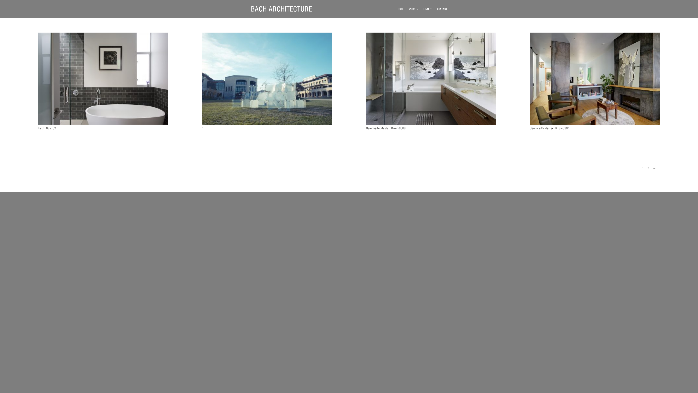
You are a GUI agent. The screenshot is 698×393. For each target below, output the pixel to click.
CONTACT (442, 9)
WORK (412, 9)
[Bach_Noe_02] (103, 124)
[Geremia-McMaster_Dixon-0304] (594, 124)
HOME (401, 9)
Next (655, 168)
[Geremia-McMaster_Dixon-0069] (431, 124)
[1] (267, 124)
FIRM (426, 9)
